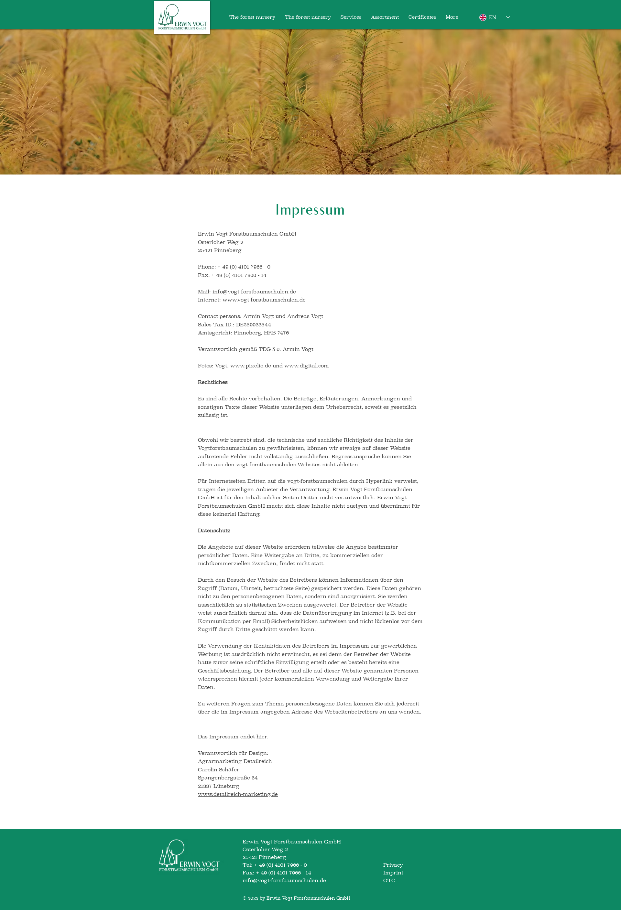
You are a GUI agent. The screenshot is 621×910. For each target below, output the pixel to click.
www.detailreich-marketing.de (238, 794)
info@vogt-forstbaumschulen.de (254, 292)
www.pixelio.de (250, 366)
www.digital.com (306, 366)
